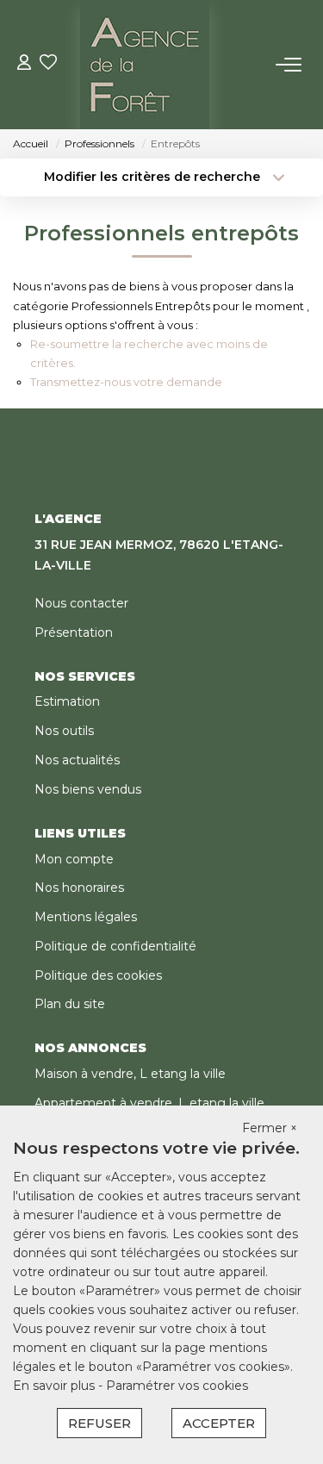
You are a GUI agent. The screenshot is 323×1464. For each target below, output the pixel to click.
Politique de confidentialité (115, 946)
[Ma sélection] (48, 64)
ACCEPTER (219, 1423)
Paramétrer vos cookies (177, 1385)
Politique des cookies (98, 975)
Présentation (73, 632)
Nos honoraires (79, 887)
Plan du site (69, 1004)
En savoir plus (55, 1385)
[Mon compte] (24, 64)
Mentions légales (85, 917)
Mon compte (74, 859)
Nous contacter (81, 603)
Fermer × (269, 1128)
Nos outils (64, 730)
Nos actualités (77, 760)
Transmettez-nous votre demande (126, 382)
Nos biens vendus (87, 789)
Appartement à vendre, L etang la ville (149, 1103)
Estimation (67, 701)
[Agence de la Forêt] (144, 64)
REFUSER (99, 1423)
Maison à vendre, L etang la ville (130, 1073)
